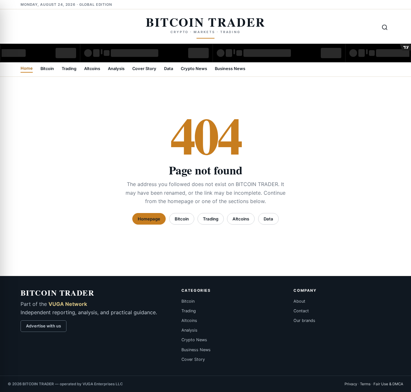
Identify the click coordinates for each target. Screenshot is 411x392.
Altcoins (92, 69)
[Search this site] (384, 27)
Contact (301, 310)
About (299, 301)
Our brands (304, 320)
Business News (230, 69)
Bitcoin (47, 69)
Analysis (116, 69)
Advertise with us (43, 326)
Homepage (149, 218)
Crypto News (194, 69)
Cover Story (144, 69)
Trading (69, 69)
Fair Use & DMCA (388, 384)
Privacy (351, 384)
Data (168, 69)
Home (27, 69)
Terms (365, 384)
